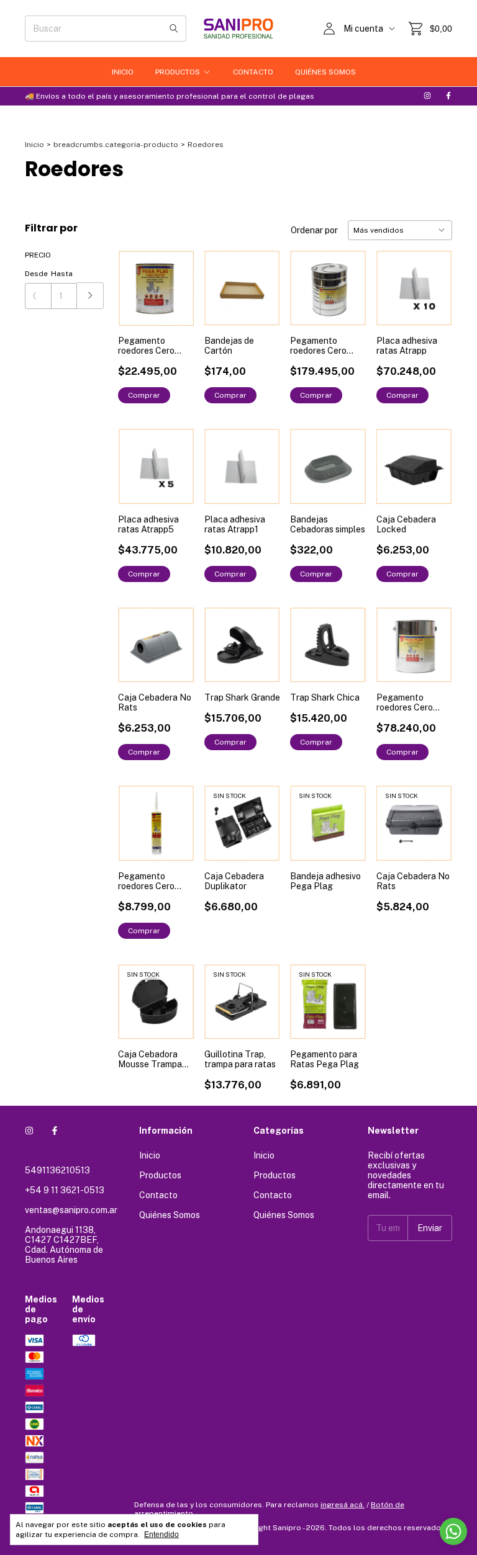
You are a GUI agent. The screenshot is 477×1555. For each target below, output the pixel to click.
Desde (36, 273)
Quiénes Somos (325, 72)
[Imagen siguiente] (433, 459)
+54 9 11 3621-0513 (64, 1190)
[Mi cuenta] (329, 28)
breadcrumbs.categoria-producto (115, 144)
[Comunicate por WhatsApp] (453, 1531)
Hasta (62, 273)
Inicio (123, 72)
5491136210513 (57, 1170)
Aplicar (90, 295)
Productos (177, 72)
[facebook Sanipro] (448, 96)
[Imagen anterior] (395, 459)
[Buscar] (173, 29)
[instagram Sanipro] (427, 96)
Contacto (253, 72)
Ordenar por (314, 230)
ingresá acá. (342, 1504)
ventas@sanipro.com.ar (71, 1210)
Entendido (161, 1534)
